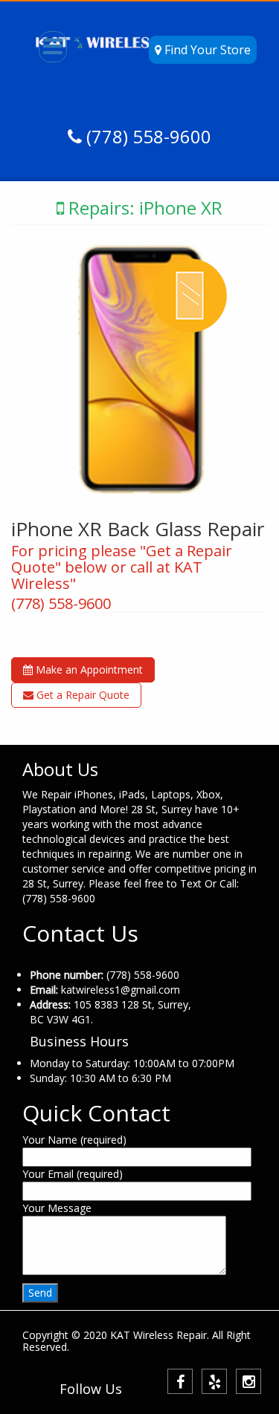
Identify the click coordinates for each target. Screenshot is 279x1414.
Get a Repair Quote (81, 695)
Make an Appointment (88, 669)
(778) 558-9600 (146, 136)
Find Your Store (206, 50)
